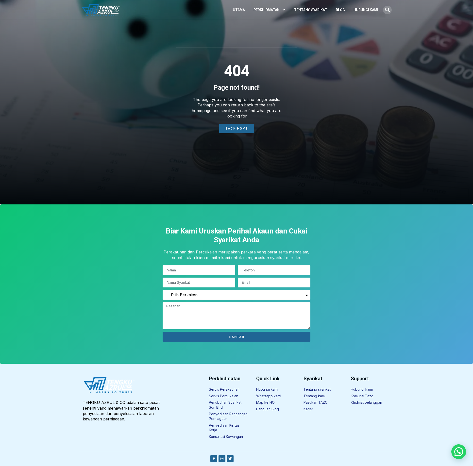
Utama (239, 10)
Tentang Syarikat (310, 10)
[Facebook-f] (213, 458)
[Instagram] (222, 458)
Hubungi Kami (366, 10)
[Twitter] (230, 458)
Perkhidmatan (266, 10)
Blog (340, 10)
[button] (387, 10)
